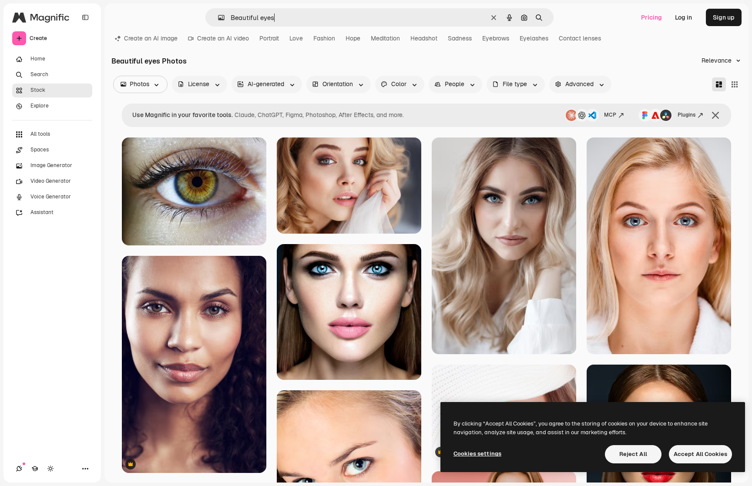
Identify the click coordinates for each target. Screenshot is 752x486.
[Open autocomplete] (218, 17)
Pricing (651, 17)
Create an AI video (223, 38)
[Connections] (19, 469)
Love (296, 38)
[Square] (735, 84)
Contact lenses (580, 38)
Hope (353, 38)
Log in (683, 17)
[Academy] (35, 469)
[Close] (715, 115)
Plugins (686, 114)
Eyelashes (534, 38)
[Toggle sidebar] (85, 17)
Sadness (460, 38)
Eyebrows (495, 38)
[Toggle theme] (50, 469)
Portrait (269, 38)
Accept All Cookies (700, 454)
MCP (610, 114)
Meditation (385, 38)
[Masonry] (719, 84)
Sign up (724, 17)
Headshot (423, 38)
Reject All (633, 454)
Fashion (324, 38)
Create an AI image (151, 38)
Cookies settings (477, 453)
